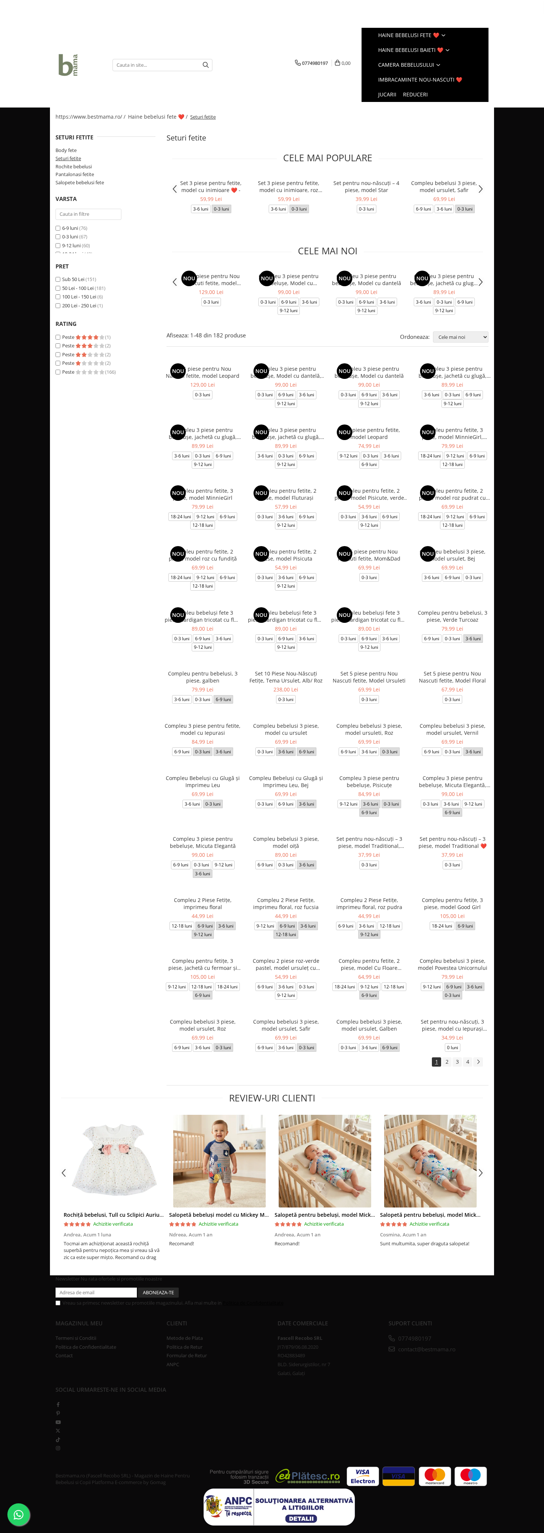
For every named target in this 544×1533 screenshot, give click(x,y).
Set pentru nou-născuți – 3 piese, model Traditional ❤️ (453, 842)
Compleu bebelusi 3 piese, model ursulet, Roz (203, 1025)
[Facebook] (58, 1404)
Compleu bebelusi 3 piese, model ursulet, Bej (453, 555)
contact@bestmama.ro (426, 1349)
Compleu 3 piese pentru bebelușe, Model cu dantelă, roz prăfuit (289, 279)
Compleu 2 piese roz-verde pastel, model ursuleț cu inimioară (286, 964)
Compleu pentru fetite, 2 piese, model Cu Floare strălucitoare (369, 964)
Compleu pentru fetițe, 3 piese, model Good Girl (452, 903)
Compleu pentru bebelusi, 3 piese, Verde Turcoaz (452, 616)
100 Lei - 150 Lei (79, 296)
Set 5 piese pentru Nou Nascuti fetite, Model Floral (452, 677)
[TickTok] (58, 1439)
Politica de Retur (184, 1347)
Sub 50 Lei (73, 279)
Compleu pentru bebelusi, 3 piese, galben (203, 677)
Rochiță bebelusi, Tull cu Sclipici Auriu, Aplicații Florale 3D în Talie (146, 1214)
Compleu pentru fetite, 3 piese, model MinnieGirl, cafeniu (452, 433)
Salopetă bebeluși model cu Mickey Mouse (223, 1214)
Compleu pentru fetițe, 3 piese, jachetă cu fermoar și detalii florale (202, 964)
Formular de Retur (187, 1355)
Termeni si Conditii (76, 1338)
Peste (68, 337)
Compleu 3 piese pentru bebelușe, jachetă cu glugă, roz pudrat (203, 433)
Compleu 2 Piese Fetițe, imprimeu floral (203, 903)
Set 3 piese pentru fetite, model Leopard (369, 433)
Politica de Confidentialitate (253, 1302)
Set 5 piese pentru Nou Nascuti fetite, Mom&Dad (369, 555)
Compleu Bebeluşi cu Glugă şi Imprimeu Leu (203, 781)
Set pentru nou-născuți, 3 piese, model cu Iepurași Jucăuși (452, 1025)
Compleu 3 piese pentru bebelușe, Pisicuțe (369, 781)
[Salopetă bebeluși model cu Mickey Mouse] (219, 1161)
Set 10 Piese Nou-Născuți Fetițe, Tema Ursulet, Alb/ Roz (286, 677)
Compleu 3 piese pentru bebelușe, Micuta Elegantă (203, 842)
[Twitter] (58, 1430)
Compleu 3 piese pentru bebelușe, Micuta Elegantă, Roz (452, 781)
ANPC (173, 1364)
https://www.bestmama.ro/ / (91, 116)
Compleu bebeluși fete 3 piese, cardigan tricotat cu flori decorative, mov (369, 616)
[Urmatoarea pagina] (478, 1062)
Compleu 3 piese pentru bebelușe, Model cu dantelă (366, 279)
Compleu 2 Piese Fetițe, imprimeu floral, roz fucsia (286, 903)
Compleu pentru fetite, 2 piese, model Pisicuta (285, 555)
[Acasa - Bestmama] (78, 65)
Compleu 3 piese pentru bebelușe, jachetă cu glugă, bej (444, 279)
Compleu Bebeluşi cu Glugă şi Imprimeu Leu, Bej (286, 781)
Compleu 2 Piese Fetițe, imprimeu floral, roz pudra (369, 903)
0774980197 (414, 1338)
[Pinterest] (58, 1413)
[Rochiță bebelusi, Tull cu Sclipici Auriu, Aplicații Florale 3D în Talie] (114, 1161)
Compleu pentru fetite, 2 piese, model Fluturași (285, 494)
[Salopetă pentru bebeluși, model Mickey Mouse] (324, 1161)
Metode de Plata (185, 1338)
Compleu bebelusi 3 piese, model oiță (286, 842)
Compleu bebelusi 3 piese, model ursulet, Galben (369, 1025)
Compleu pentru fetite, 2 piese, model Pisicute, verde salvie (369, 494)
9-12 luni (71, 245)
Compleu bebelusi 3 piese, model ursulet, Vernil (453, 729)
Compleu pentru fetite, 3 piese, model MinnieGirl (202, 494)
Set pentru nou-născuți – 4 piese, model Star (366, 186)
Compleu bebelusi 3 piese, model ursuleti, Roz (369, 729)
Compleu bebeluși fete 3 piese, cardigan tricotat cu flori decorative (203, 616)
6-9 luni (70, 228)
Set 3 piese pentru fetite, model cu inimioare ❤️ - (211, 186)
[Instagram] (58, 1448)
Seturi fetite (68, 158)
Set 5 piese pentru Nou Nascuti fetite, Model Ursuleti (369, 677)
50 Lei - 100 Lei (78, 288)
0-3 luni (70, 236)
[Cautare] (205, 65)
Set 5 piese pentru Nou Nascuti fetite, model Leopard (211, 279)
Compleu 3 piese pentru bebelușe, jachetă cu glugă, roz (286, 433)
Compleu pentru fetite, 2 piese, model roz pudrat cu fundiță (452, 494)
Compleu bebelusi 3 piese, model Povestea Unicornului (452, 964)
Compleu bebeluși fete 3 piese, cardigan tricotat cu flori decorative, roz (286, 616)
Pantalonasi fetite (75, 174)
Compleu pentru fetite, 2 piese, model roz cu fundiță (203, 555)
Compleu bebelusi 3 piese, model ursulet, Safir (444, 186)
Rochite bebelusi (74, 166)
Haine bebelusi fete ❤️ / (158, 116)
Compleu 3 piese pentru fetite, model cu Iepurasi (203, 729)
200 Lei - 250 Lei (79, 305)
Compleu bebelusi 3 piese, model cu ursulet (286, 729)
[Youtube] (58, 1422)
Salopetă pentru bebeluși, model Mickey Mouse (335, 1214)
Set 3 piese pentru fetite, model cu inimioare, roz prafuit (288, 186)
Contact (64, 1355)
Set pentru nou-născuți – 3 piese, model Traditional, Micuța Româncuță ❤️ (369, 842)
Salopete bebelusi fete (80, 182)
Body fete (66, 150)
